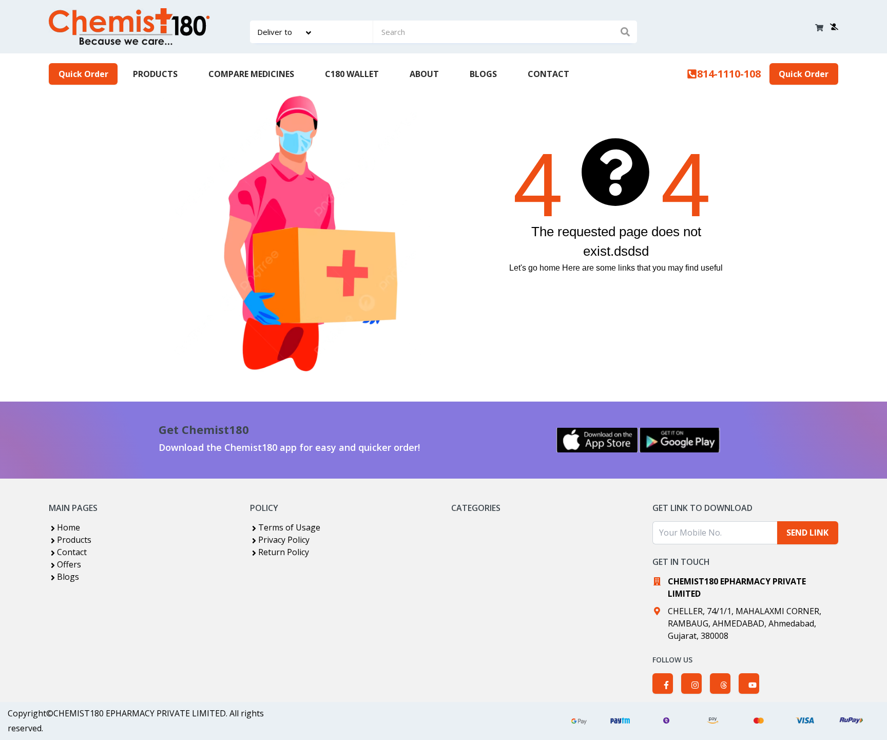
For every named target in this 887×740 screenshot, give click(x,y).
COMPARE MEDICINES (251, 74)
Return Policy (283, 552)
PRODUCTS (155, 74)
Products (74, 539)
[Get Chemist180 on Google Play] (680, 440)
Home (68, 527)
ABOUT (424, 74)
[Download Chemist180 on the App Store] (597, 440)
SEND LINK (807, 532)
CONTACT (548, 74)
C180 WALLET (352, 74)
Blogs (68, 576)
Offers (69, 564)
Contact (72, 552)
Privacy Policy (284, 539)
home (549, 267)
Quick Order (83, 74)
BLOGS (483, 74)
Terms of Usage (289, 527)
